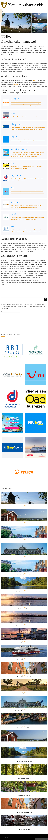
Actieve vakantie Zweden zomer (24, 541)
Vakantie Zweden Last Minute (24, 727)
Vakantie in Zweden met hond (24, 659)
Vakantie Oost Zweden (24, 795)
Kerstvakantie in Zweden (24, 609)
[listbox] (24, 23)
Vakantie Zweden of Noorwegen (24, 761)
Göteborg (16, 84)
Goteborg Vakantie (24, 558)
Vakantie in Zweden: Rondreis (24, 676)
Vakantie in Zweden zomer (24, 693)
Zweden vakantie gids (26, 5)
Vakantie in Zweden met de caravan (24, 710)
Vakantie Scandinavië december (24, 592)
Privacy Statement (43, 837)
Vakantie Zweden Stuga (24, 829)
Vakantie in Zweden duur (24, 642)
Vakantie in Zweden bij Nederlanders (24, 626)
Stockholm (35, 80)
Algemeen (4, 29)
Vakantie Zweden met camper (24, 744)
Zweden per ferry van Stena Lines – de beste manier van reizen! (27, 117)
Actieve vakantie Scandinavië (24, 524)
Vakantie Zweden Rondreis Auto (24, 812)
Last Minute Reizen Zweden (24, 575)
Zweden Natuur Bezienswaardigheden (12, 31)
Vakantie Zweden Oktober (24, 778)
